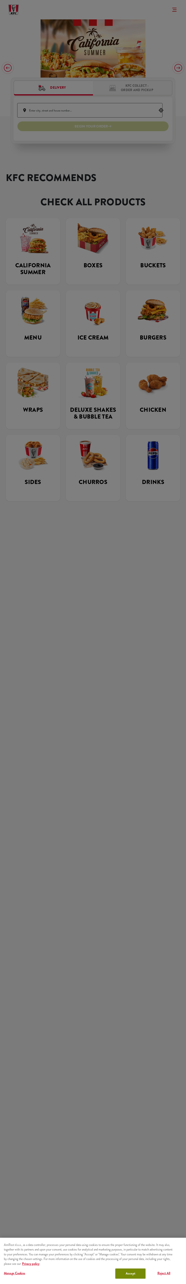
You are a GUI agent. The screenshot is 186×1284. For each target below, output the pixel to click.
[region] (93, 1261)
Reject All (163, 1273)
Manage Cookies (14, 1273)
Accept (130, 1273)
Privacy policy (30, 1263)
